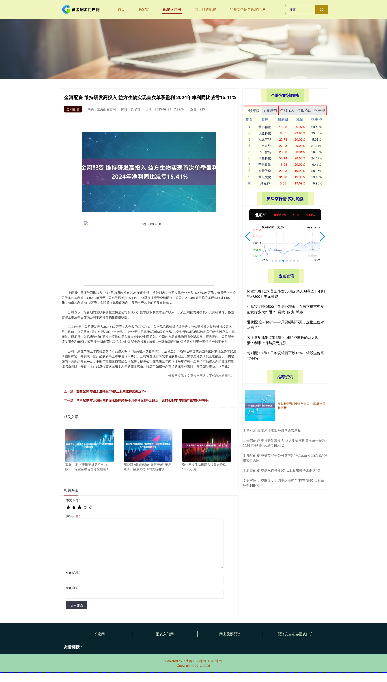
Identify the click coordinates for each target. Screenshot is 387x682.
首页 (121, 9)
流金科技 (264, 133)
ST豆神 (265, 183)
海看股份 (264, 170)
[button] (248, 237)
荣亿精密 (264, 127)
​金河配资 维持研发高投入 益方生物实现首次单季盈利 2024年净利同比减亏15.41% (284, 443)
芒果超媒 (264, 164)
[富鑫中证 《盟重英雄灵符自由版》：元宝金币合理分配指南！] (89, 445)
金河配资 (73, 109)
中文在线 (264, 145)
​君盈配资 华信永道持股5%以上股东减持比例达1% (283, 470)
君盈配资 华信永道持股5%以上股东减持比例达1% (111, 391)
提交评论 (76, 605)
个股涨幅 (252, 110)
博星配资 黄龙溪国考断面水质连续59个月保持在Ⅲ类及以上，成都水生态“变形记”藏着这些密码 (142, 400)
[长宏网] (81, 9)
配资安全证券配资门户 (247, 9)
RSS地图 (199, 661)
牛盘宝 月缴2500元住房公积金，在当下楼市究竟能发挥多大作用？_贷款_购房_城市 (285, 309)
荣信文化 (264, 177)
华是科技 (264, 158)
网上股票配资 (205, 9)
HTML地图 (214, 661)
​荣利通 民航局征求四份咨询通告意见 (273, 430)
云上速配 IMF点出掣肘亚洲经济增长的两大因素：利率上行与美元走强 (282, 340)
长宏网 (144, 9)
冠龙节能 (264, 139)
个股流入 (287, 110)
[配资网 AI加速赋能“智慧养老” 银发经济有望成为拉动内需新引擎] (148, 445)
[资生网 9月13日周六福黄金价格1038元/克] (206, 445)
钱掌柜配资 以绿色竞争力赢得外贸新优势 (301, 405)
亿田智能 (264, 152)
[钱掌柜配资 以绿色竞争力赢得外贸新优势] (260, 405)
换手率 (319, 110)
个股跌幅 (270, 110)
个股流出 (304, 110)
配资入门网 (172, 9)
